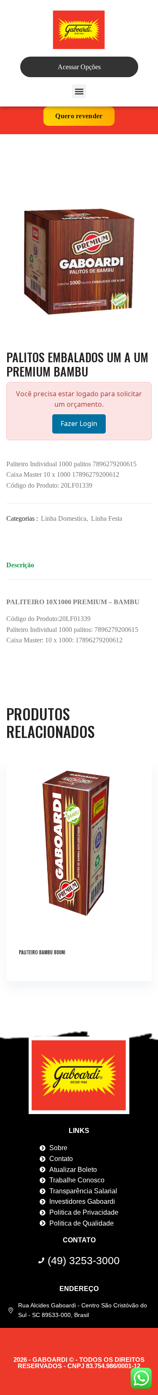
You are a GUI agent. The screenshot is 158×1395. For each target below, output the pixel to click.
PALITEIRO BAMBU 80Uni (42, 952)
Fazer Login (79, 423)
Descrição (20, 565)
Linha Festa (106, 518)
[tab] (20, 567)
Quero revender (78, 115)
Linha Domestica (63, 518)
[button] (79, 91)
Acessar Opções (79, 66)
